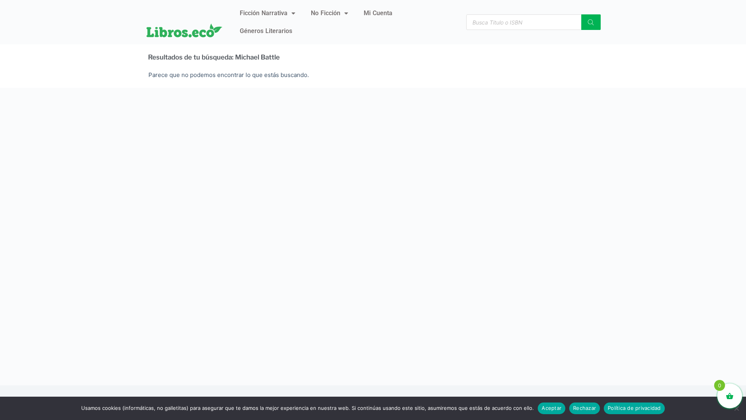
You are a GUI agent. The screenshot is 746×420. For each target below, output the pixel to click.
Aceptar (551, 408)
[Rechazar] (736, 408)
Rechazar (584, 408)
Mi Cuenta (378, 13)
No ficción (325, 13)
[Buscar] (591, 22)
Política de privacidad (634, 408)
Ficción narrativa (264, 13)
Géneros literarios (266, 31)
